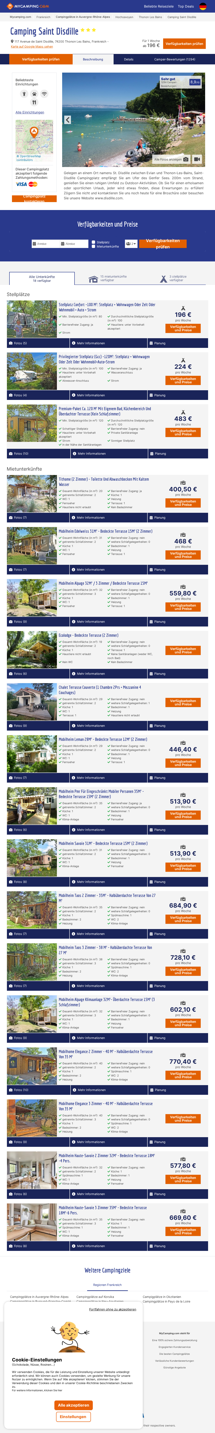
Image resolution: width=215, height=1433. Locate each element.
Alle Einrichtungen (30, 112)
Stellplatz (103, 242)
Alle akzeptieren (73, 1405)
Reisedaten (41, 236)
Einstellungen (73, 1416)
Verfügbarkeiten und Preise (183, 328)
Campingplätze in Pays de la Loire (166, 1301)
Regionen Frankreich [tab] (107, 1285)
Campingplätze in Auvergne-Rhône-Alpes (39, 1297)
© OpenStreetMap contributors (29, 158)
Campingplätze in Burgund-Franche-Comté (40, 1301)
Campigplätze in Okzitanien (162, 1297)
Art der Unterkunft (107, 236)
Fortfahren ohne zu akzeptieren (112, 1309)
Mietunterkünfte (108, 246)
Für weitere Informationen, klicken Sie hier (37, 1390)
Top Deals (186, 6)
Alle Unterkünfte (42, 278)
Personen (131, 236)
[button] (34, 133)
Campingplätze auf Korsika (95, 1297)
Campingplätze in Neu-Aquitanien (99, 1301)
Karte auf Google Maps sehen (32, 46)
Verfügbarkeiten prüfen (184, 44)
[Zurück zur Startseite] (28, 6)
